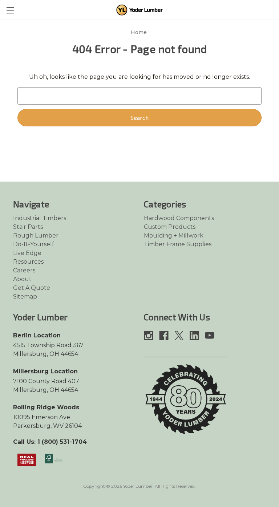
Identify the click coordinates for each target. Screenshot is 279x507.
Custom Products (169, 226)
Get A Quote (31, 287)
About (22, 279)
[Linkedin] (194, 335)
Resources (28, 261)
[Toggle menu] (10, 10)
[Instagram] (148, 335)
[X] (179, 335)
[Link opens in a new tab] (26, 459)
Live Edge (27, 253)
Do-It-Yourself (33, 244)
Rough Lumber (35, 235)
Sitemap (25, 296)
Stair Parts (28, 226)
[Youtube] (209, 335)
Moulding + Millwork (173, 235)
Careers (24, 270)
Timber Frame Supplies (177, 244)
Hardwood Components (179, 218)
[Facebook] (164, 335)
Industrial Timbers (39, 218)
